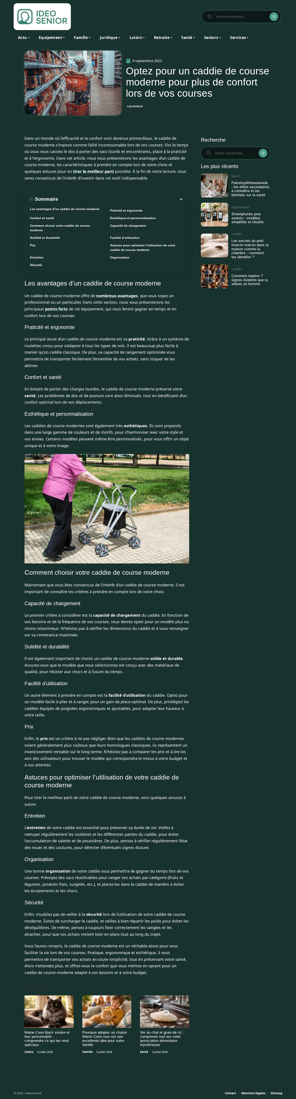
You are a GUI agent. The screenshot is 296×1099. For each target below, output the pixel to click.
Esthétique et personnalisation (133, 218)
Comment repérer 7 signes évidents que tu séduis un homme (249, 280)
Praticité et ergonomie (126, 210)
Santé (144, 1052)
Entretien (36, 257)
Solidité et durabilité (45, 237)
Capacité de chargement (128, 225)
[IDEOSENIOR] (42, 17)
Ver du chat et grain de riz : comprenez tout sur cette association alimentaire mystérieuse (162, 1038)
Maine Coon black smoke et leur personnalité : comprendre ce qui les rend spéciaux (47, 1038)
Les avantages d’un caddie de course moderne (64, 209)
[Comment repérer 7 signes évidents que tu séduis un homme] (214, 277)
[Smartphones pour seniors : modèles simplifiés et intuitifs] (214, 215)
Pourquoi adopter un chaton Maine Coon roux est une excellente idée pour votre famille (104, 1038)
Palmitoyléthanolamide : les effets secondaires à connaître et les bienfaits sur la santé (250, 189)
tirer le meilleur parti (93, 171)
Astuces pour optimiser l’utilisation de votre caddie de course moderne (142, 248)
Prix (33, 245)
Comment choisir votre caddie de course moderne (60, 228)
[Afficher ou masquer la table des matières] (121, 199)
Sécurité (36, 265)
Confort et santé (42, 218)
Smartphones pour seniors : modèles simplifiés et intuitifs (247, 218)
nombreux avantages (117, 295)
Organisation (119, 257)
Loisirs (28, 1052)
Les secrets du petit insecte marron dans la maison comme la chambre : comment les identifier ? (249, 249)
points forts (56, 308)
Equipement (135, 106)
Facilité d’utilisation (125, 237)
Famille (87, 1052)
